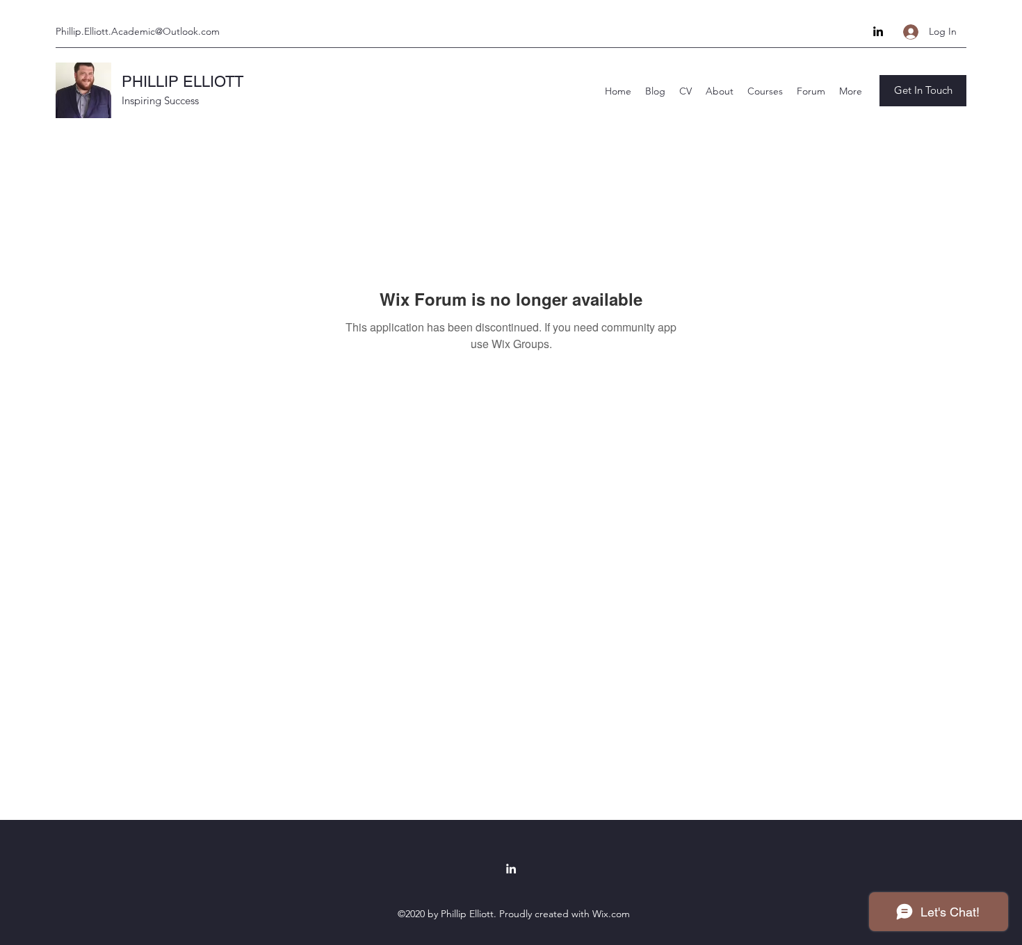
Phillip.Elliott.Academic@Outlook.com (138, 31)
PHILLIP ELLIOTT (182, 81)
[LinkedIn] (878, 31)
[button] (922, 90)
